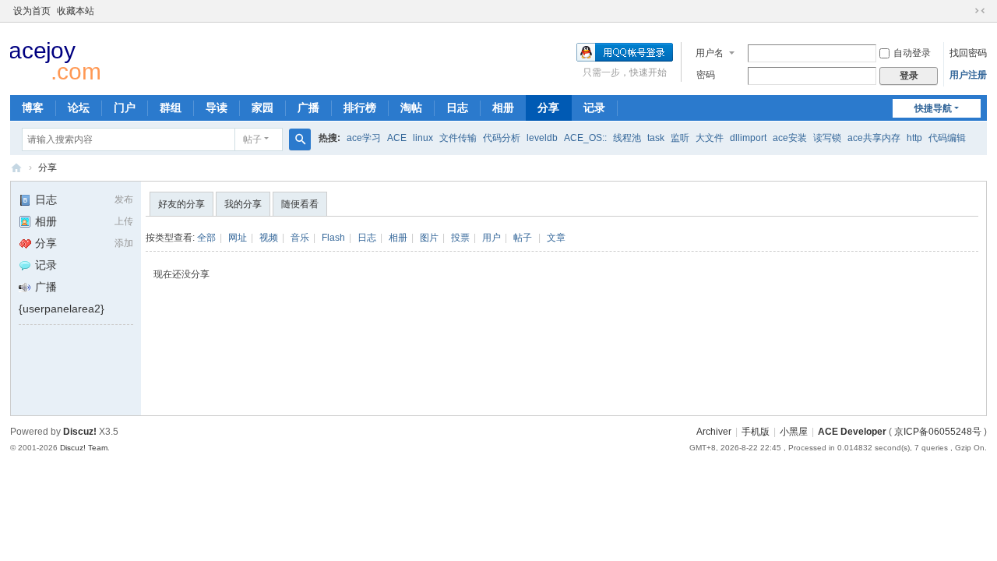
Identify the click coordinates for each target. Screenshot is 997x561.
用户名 (710, 53)
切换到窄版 (980, 11)
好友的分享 (181, 204)
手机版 (756, 431)
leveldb (542, 137)
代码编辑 (947, 137)
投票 (460, 237)
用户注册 (968, 74)
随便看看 (300, 204)
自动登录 (912, 53)
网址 (237, 237)
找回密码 (968, 53)
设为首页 (32, 10)
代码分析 (501, 137)
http (914, 137)
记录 (594, 107)
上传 (123, 221)
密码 (705, 74)
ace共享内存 (873, 137)
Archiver (713, 431)
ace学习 (364, 137)
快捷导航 (933, 108)
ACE (397, 137)
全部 (206, 237)
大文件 (710, 137)
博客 (33, 107)
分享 (548, 107)
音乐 (300, 237)
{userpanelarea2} (61, 308)
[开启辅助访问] (965, 11)
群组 (170, 107)
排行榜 (359, 107)
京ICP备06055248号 (937, 431)
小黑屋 (794, 431)
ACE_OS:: (585, 137)
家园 (262, 107)
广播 (308, 107)
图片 (429, 237)
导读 (216, 107)
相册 (503, 107)
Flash (333, 237)
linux (423, 137)
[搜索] (300, 139)
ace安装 (790, 137)
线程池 (627, 137)
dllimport (748, 137)
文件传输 (458, 137)
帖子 (252, 139)
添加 (123, 243)
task (655, 137)
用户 (491, 237)
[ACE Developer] (60, 59)
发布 (123, 199)
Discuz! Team (83, 447)
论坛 (79, 107)
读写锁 (827, 137)
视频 (268, 237)
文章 (556, 237)
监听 (680, 137)
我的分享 (243, 204)
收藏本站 (75, 10)
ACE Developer (16, 168)
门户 (125, 107)
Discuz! (80, 431)
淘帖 (411, 107)
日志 (457, 107)
